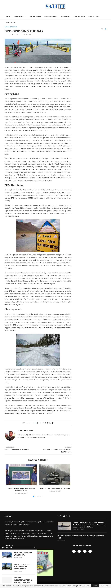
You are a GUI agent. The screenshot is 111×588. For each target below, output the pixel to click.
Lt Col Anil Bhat (15, 35)
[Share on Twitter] (45, 423)
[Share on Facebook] (43, 423)
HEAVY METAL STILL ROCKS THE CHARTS (55, 488)
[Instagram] (79, 551)
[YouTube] (74, 551)
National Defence (11, 27)
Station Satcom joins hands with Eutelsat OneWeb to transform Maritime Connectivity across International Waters (89, 525)
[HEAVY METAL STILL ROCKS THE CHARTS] (54, 474)
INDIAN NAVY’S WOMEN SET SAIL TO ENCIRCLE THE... (21, 489)
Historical (65, 16)
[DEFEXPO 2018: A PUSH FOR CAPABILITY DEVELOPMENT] (7, 566)
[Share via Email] (52, 423)
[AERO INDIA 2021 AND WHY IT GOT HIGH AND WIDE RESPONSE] (7, 555)
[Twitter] (90, 551)
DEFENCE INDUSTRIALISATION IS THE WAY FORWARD (23, 580)
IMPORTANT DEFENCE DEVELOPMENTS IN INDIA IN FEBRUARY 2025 (81, 537)
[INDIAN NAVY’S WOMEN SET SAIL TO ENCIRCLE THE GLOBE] (21, 474)
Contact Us (11, 23)
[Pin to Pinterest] (47, 423)
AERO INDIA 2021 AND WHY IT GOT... (23, 554)
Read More (105, 586)
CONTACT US (9, 545)
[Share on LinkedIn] (50, 423)
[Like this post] (39, 423)
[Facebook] (85, 551)
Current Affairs (51, 16)
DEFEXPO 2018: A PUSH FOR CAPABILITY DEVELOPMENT (23, 566)
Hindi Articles (79, 16)
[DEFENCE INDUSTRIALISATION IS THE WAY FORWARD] (7, 580)
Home (8, 16)
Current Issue (19, 16)
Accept (95, 586)
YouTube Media (35, 16)
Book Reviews (93, 16)
